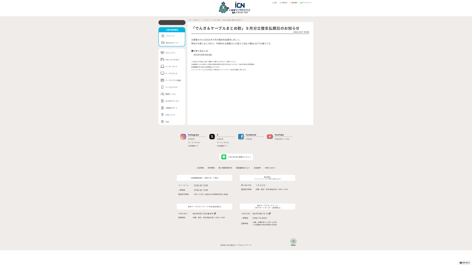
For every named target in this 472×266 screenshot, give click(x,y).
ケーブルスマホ (171, 87)
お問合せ (285, 2)
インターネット (171, 66)
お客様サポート (171, 108)
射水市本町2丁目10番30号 (203, 213)
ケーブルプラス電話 (173, 80)
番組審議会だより (243, 167)
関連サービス (170, 94)
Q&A (275, 2)
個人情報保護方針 (225, 167)
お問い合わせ (270, 167)
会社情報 (200, 167)
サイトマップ (306, 2)
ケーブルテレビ (171, 73)
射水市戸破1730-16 (260, 213)
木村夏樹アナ (193, 146)
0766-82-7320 (201, 189)
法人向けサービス (172, 101)
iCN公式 (191, 139)
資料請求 (295, 2)
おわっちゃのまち (172, 59)
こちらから (261, 185)
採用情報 (211, 167)
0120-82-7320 (201, 185)
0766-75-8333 (260, 217)
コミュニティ (170, 52)
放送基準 (257, 167)
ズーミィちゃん (194, 142)
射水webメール (172, 42)
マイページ (170, 35)
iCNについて (170, 114)
